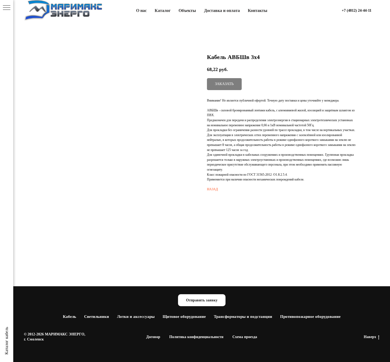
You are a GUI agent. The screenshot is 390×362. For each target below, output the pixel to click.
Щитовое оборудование (184, 316)
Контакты (257, 10)
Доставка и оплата (222, 10)
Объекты (187, 10)
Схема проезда (244, 337)
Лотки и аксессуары (136, 316)
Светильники (96, 316)
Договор (153, 337)
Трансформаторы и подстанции (243, 316)
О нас (141, 10)
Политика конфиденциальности (196, 337)
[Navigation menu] (6, 8)
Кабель (69, 316)
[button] (202, 300)
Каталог (163, 10)
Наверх (370, 337)
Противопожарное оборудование (310, 316)
